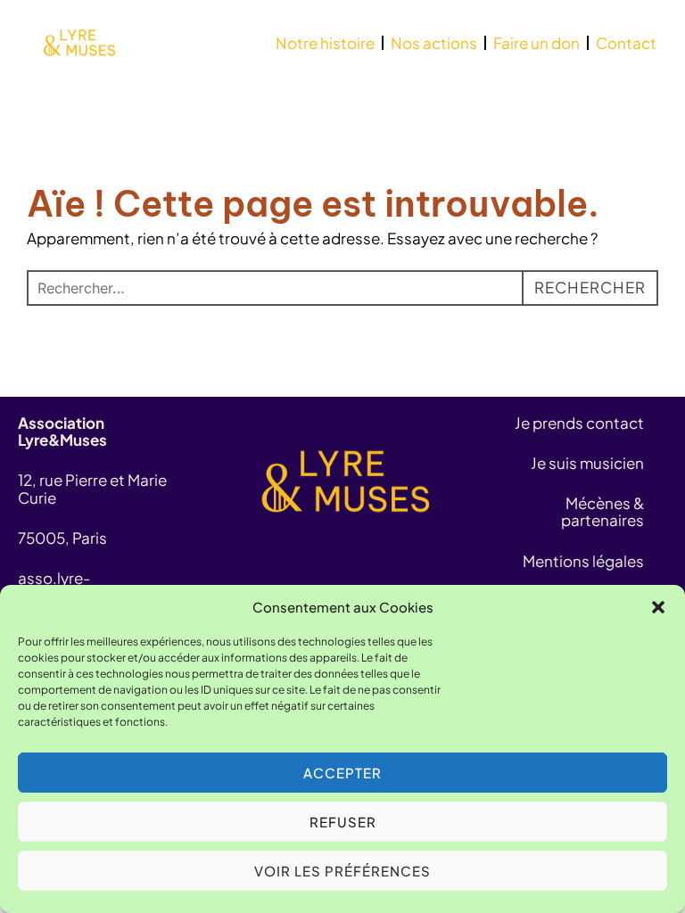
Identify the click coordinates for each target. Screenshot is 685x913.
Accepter (342, 772)
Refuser (342, 821)
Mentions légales (583, 561)
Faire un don (536, 43)
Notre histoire (325, 43)
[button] (658, 607)
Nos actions (434, 43)
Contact (626, 43)
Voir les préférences (342, 870)
